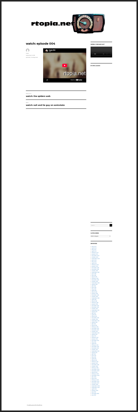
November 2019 (95, 269)
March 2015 (94, 316)
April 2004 (94, 389)
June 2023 (94, 246)
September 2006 (96, 386)
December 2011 (95, 346)
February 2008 (95, 380)
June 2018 (94, 287)
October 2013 (95, 331)
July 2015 (94, 313)
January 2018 (95, 293)
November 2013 (95, 330)
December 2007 (95, 381)
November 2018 (95, 280)
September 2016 (95, 298)
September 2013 (95, 333)
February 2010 (95, 367)
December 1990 (95, 393)
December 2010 (95, 364)
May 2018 (94, 289)
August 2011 (94, 352)
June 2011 (94, 355)
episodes (28, 57)
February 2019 (95, 278)
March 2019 (94, 276)
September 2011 (95, 351)
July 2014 (94, 323)
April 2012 (94, 343)
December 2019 (95, 267)
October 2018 (95, 281)
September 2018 (95, 283)
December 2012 (95, 340)
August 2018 (94, 284)
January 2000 (95, 390)
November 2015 (95, 307)
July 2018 (94, 286)
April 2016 (94, 299)
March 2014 (94, 325)
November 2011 (95, 348)
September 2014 (95, 320)
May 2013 (94, 336)
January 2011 (95, 363)
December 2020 (95, 255)
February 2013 (95, 337)
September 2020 (96, 258)
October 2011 (95, 349)
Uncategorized (34, 57)
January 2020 (95, 266)
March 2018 (94, 292)
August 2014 (94, 322)
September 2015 (95, 310)
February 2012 (95, 345)
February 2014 (95, 326)
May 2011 (94, 357)
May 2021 (94, 249)
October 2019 (95, 270)
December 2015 (95, 305)
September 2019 (95, 272)
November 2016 (95, 295)
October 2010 (95, 366)
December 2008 (95, 375)
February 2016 (95, 302)
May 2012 (94, 342)
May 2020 (94, 261)
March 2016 (94, 301)
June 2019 (94, 273)
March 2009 (94, 372)
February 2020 (95, 264)
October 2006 (95, 384)
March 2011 (94, 360)
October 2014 (95, 319)
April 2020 (94, 263)
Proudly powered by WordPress (34, 405)
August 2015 (94, 311)
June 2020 (94, 260)
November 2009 (95, 370)
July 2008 (94, 377)
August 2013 (94, 334)
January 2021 (95, 254)
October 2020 (95, 257)
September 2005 (96, 387)
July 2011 (94, 354)
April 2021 (94, 251)
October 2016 (95, 296)
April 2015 (94, 314)
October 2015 (95, 308)
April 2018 (94, 290)
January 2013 (95, 339)
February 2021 (95, 252)
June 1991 (94, 392)
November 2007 (95, 383)
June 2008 (94, 378)
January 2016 (95, 304)
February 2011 (95, 361)
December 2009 (95, 369)
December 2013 (95, 328)
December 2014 (95, 317)
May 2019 (94, 275)
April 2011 (94, 358)
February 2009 (95, 373)
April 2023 (94, 248)
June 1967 (94, 395)
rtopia (27, 53)
